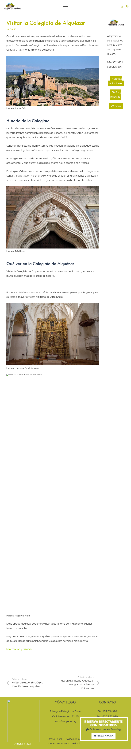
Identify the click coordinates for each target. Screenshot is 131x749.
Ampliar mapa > (23, 743)
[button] (65, 6)
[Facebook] (127, 6)
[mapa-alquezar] (23, 721)
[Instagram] (122, 6)
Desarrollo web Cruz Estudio (64, 743)
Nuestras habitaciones (115, 81)
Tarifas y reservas (115, 94)
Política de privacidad (78, 739)
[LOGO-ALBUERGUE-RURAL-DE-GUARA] (12, 6)
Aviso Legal (55, 739)
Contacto (116, 105)
